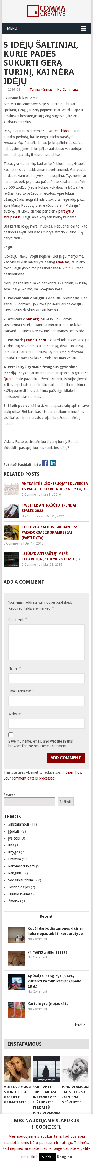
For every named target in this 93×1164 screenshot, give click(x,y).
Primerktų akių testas (47, 952)
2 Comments (31, 494)
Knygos (14, 852)
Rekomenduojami (21, 866)
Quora (9, 379)
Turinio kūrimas (41, 90)
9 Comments (13, 543)
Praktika (14, 859)
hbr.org (32, 319)
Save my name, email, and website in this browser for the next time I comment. (40, 743)
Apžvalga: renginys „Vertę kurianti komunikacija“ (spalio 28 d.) (54, 981)
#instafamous (18, 824)
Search (10, 795)
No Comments (68, 90)
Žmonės (14, 901)
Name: (14, 668)
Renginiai (15, 873)
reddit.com (36, 340)
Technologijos (19, 887)
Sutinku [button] (47, 1157)
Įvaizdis (14, 838)
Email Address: (21, 691)
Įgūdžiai (14, 831)
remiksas (62, 262)
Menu (12, 28)
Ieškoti (65, 802)
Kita (11, 845)
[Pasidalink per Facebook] (45, 463)
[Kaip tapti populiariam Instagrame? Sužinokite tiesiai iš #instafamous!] (46, 1069)
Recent (46, 916)
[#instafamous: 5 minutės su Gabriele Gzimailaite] (17, 1069)
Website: (15, 714)
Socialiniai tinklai (21, 880)
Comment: (17, 619)
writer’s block (59, 131)
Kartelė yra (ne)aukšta (48, 1004)
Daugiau (64, 1156)
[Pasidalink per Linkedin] (53, 463)
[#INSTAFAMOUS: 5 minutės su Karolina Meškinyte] (75, 1069)
